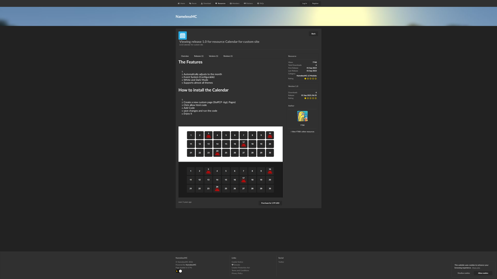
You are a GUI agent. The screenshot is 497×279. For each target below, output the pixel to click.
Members (235, 3)
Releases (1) (198, 56)
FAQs (262, 3)
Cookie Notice (237, 262)
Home (182, 3)
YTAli (302, 125)
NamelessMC (191, 265)
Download (207, 3)
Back (313, 34)
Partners (249, 3)
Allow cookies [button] (483, 273)
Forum (194, 3)
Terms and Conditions (240, 270)
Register (315, 3)
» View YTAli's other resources (302, 131)
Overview (185, 56)
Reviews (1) (228, 56)
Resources (221, 3)
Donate (236, 265)
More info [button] (476, 268)
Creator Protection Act (241, 267)
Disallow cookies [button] (464, 273)
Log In (304, 3)
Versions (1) (213, 56)
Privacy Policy (237, 273)
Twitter (281, 262)
